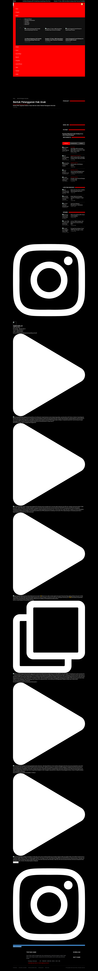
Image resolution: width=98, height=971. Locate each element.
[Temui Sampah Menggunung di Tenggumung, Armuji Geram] (65, 173)
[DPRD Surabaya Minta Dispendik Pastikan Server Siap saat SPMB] (65, 158)
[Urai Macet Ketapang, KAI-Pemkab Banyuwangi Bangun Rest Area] (34, 32)
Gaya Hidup (27, 23)
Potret (17, 50)
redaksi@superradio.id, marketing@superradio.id (38, 963)
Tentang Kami (41, 967)
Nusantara (27, 24)
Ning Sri (17, 57)
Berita (17, 15)
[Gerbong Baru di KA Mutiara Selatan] (65, 165)
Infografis (18, 60)
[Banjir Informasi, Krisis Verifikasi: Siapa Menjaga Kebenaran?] (65, 192)
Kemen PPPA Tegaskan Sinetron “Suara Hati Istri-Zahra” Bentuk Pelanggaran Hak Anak (34, 105)
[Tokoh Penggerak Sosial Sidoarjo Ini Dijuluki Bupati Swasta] (75, 32)
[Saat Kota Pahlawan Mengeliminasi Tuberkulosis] (65, 205)
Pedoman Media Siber (32, 967)
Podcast (17, 70)
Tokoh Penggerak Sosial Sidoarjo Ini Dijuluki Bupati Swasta (74, 39)
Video (17, 67)
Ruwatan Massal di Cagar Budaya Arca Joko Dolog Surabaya (72, 134)
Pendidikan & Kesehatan (30, 20)
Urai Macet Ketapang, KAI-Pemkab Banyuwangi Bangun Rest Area (21, 1)
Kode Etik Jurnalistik (23, 967)
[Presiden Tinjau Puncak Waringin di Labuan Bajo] (65, 179)
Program (17, 12)
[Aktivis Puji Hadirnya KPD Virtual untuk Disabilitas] (65, 216)
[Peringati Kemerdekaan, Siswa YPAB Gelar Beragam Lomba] (65, 231)
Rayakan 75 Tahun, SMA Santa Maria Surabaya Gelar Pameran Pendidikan (54, 1)
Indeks (17, 74)
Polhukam (27, 21)
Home (17, 8)
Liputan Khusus (19, 64)
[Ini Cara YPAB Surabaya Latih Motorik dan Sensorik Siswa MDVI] (65, 224)
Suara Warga (18, 53)
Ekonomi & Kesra (28, 19)
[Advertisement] (49, 86)
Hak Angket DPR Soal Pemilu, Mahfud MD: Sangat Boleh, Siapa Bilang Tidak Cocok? (78, 150)
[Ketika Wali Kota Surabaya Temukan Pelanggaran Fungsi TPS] (65, 199)
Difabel (17, 46)
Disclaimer (15, 967)
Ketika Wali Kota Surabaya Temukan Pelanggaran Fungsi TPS (77, 198)
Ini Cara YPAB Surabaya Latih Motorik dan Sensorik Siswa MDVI (77, 223)
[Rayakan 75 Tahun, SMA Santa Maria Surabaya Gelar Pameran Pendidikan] (54, 32)
